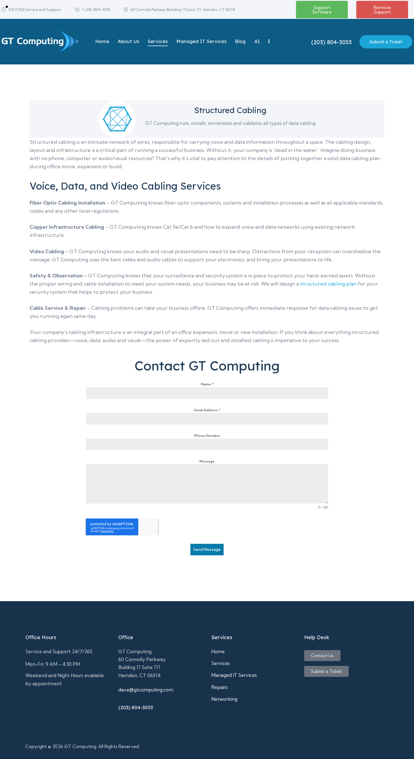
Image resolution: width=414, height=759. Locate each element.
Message (207, 461)
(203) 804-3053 (135, 707)
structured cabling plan (328, 283)
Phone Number (207, 436)
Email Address (207, 410)
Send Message (207, 549)
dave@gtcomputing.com (145, 690)
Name (207, 384)
